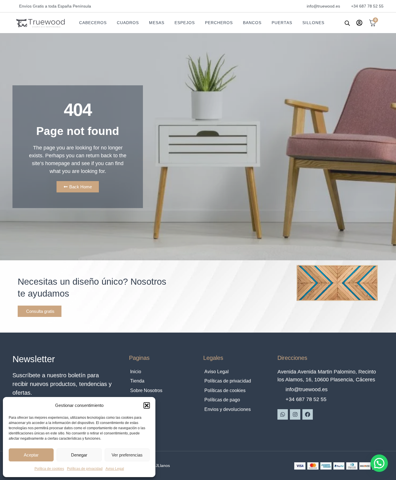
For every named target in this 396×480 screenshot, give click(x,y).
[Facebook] (307, 414)
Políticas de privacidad (85, 469)
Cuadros (128, 22)
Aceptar (31, 454)
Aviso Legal (115, 469)
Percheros (219, 22)
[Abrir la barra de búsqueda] (347, 23)
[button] (147, 405)
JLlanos (163, 465)
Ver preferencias (127, 454)
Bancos (252, 22)
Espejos (185, 22)
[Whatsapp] (282, 414)
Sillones (313, 22)
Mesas (156, 22)
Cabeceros (93, 22)
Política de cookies (49, 469)
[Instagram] (295, 414)
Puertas (282, 22)
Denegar (79, 454)
